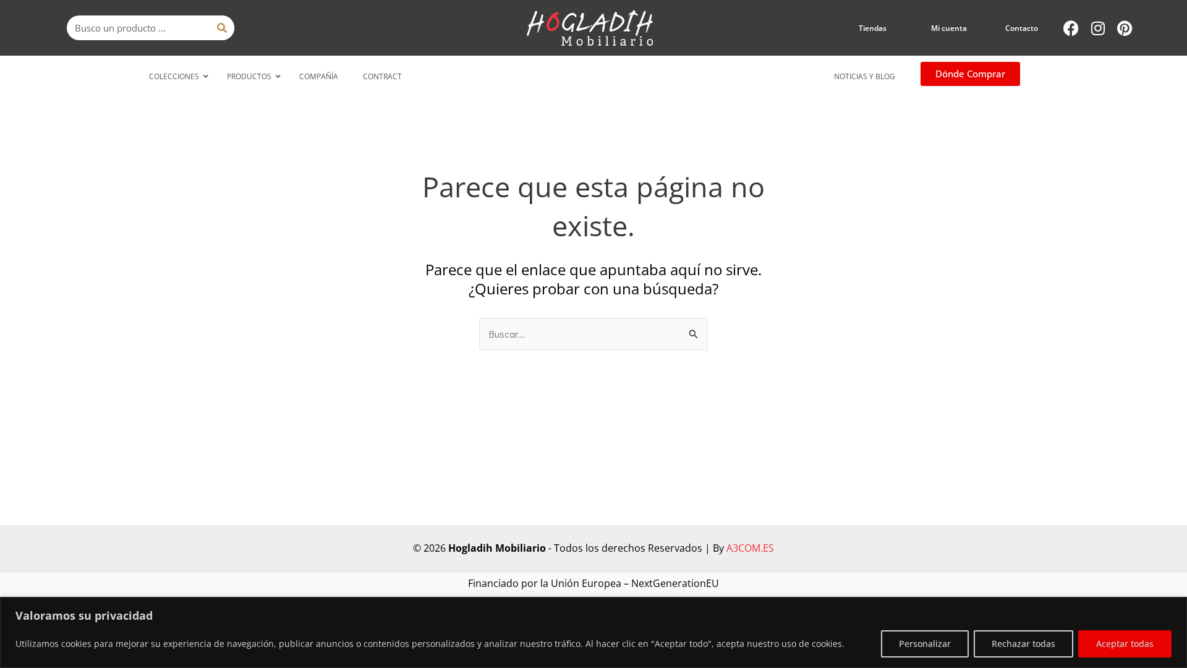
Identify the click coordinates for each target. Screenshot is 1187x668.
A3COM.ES (750, 548)
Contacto (1021, 28)
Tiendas (873, 28)
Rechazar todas (1023, 643)
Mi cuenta (949, 28)
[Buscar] (222, 27)
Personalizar (925, 643)
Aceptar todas (1125, 643)
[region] (593, 632)
